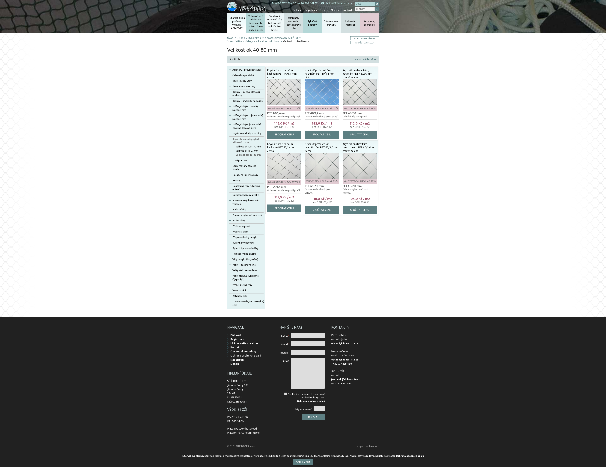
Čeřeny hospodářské (243, 75)
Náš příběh (237, 359)
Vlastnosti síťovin (364, 38)
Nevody (236, 181)
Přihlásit (298, 10)
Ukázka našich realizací (244, 343)
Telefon (284, 353)
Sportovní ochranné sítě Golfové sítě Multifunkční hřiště (274, 23)
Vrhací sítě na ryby (242, 285)
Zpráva (285, 361)
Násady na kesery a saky (245, 175)
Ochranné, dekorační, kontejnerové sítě (294, 23)
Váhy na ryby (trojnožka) (245, 259)
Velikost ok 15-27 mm (247, 151)
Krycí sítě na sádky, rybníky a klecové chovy (254, 41)
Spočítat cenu (284, 134)
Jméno (285, 336)
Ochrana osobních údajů (245, 355)
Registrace (311, 10)
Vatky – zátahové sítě (244, 265)
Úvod (230, 38)
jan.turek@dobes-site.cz (345, 379)
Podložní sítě (239, 210)
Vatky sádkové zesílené (244, 271)
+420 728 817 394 (341, 383)
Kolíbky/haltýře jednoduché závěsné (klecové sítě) (246, 126)
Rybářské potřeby (312, 23)
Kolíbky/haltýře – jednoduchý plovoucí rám (247, 117)
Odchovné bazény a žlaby (245, 195)
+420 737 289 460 (285, 3)
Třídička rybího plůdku (244, 254)
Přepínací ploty (240, 232)
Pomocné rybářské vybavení (247, 215)
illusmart (373, 446)
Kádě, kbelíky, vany (242, 81)
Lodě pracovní (239, 161)
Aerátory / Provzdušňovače (246, 70)
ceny (358, 59)
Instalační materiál (350, 23)
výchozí (368, 59)
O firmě (335, 10)
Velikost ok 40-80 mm (248, 155)
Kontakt (347, 10)
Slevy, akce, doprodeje (369, 23)
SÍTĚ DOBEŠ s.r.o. (245, 446)
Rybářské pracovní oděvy (245, 248)
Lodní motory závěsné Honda (244, 168)
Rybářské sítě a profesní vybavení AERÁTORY (237, 23)
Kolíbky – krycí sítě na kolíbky (247, 101)
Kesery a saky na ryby (243, 87)
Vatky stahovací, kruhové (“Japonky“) (245, 278)
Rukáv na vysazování (243, 243)
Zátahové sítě (239, 296)
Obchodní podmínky (243, 351)
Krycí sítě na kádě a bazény (246, 134)
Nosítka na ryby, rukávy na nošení (246, 188)
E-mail (285, 344)
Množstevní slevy (364, 42)
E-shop (324, 10)
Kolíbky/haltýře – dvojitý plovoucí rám (245, 108)
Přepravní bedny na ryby (245, 237)
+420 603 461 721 (307, 3)
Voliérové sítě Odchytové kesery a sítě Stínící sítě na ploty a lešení (255, 23)
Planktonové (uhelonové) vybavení (245, 202)
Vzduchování (239, 291)
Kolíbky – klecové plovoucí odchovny (246, 94)
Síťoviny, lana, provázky (331, 23)
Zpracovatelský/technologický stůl (248, 303)
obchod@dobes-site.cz (338, 3)
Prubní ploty (238, 221)
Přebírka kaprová (241, 226)
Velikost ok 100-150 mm (248, 147)
